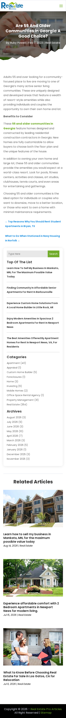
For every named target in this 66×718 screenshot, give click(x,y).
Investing (12, 386)
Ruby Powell (18, 43)
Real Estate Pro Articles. (46, 709)
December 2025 (16, 454)
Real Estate (52, 43)
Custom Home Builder (20, 372)
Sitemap (46, 713)
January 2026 (15, 449)
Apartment (13, 363)
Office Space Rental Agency (23, 395)
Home (10, 381)
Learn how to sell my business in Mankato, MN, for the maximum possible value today (33, 272)
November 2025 (16, 459)
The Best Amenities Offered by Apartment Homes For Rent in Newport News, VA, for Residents (33, 342)
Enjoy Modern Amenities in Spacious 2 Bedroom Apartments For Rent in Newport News (33, 323)
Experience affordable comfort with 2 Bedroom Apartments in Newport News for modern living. (31, 607)
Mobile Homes (15, 390)
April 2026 (12, 436)
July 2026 (12, 422)
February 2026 (15, 445)
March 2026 (14, 440)
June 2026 (13, 426)
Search (53, 254)
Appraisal (12, 367)
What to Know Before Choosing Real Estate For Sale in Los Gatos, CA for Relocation (30, 676)
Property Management (20, 400)
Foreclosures (14, 377)
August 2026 (14, 417)
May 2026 (12, 431)
